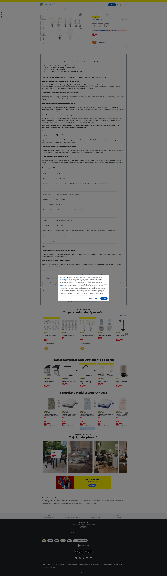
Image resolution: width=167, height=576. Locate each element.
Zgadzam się (104, 298)
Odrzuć (90, 298)
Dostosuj (96, 298)
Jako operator (62, 279)
